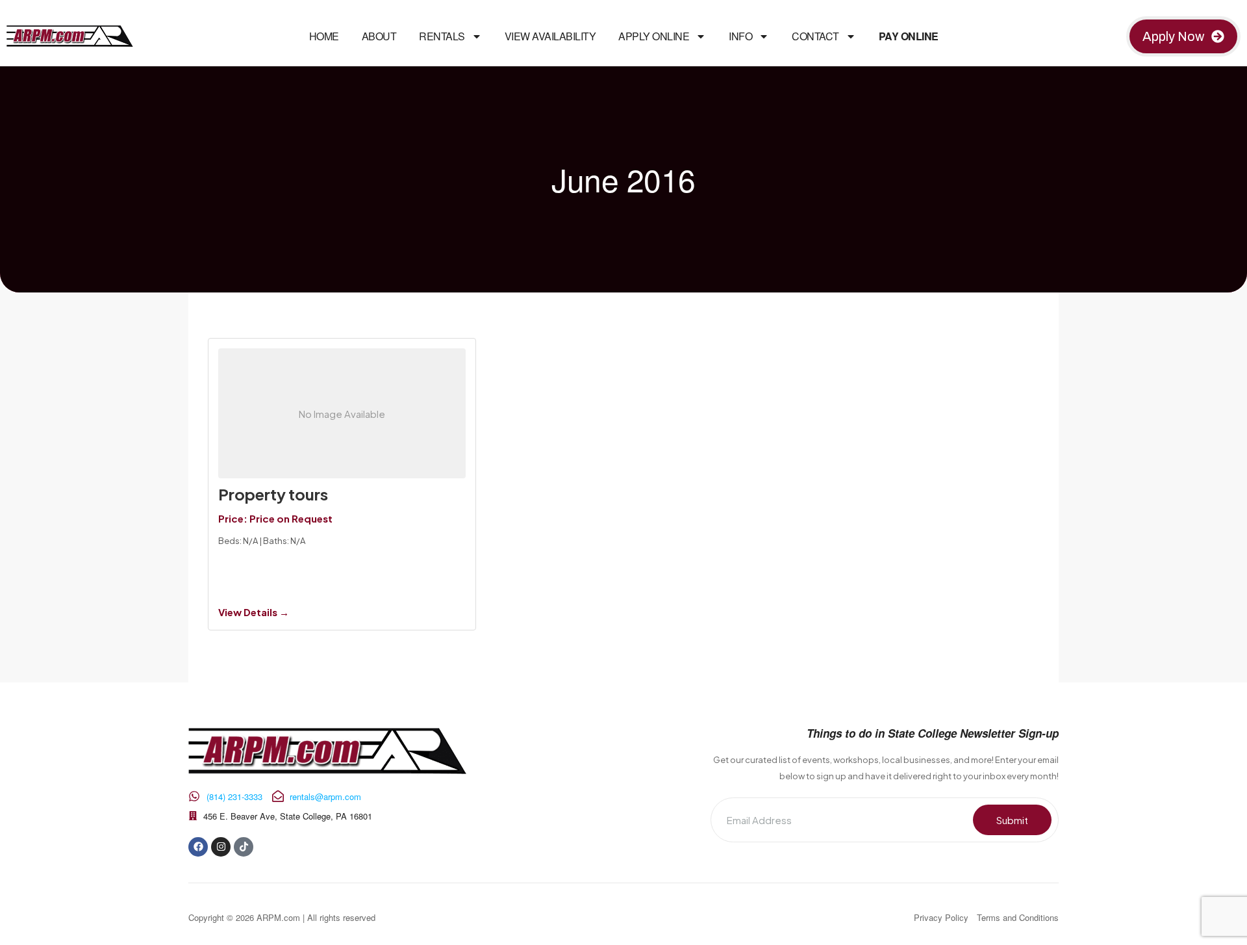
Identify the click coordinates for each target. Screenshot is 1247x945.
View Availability (550, 36)
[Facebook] (198, 847)
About (379, 36)
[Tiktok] (243, 847)
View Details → (253, 612)
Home (324, 36)
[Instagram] (221, 847)
